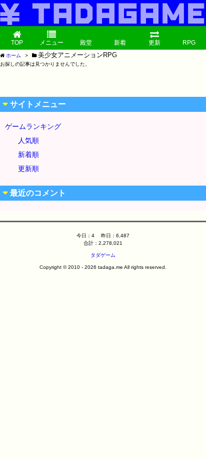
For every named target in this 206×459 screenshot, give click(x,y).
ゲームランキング (33, 126)
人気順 (28, 140)
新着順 (28, 154)
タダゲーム (103, 255)
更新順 (28, 169)
